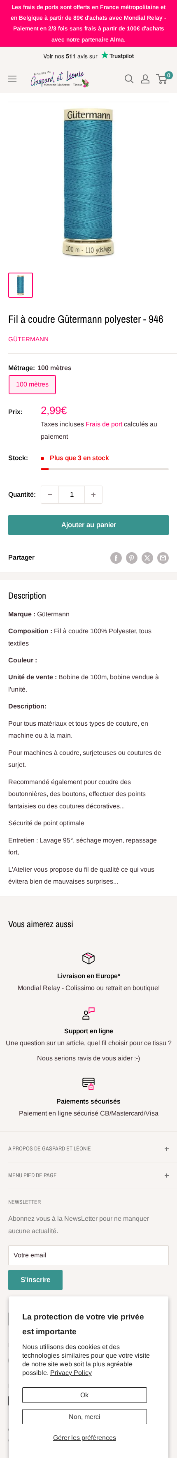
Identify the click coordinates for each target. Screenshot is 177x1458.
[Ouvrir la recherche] (129, 78)
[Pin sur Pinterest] (131, 557)
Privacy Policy (71, 1372)
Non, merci (84, 1416)
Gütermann (28, 339)
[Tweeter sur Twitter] (147, 557)
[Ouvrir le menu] (12, 79)
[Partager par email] (163, 557)
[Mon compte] (145, 78)
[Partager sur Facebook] (116, 557)
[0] (162, 79)
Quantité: (22, 494)
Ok (84, 1394)
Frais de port (104, 424)
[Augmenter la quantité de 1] (93, 494)
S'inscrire (35, 1280)
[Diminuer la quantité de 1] (49, 494)
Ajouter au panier (88, 525)
